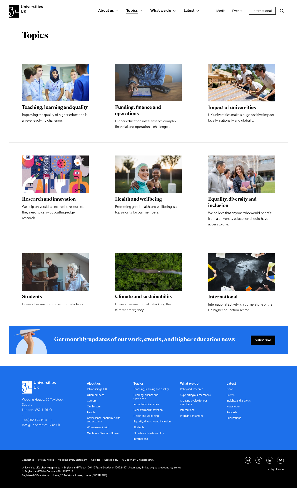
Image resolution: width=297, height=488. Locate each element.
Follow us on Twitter (258, 460)
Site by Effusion (275, 469)
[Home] (26, 11)
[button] (281, 10)
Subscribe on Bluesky (280, 460)
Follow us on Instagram (248, 460)
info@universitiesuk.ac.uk (41, 425)
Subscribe (263, 340)
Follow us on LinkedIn (269, 460)
